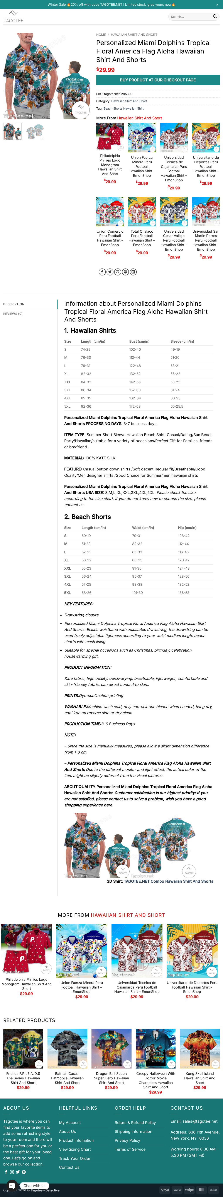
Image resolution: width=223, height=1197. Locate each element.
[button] (9, 113)
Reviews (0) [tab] (12, 313)
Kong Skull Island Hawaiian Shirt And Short (199, 1078)
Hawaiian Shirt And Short (134, 35)
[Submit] (215, 17)
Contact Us (69, 1167)
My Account (70, 1122)
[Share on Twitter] (110, 272)
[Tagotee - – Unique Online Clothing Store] (25, 16)
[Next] (82, 76)
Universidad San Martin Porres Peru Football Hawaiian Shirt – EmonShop (206, 240)
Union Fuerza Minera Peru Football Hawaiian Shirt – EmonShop (142, 166)
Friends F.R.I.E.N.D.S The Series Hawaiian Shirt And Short (23, 1078)
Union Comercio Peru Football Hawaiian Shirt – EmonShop (110, 238)
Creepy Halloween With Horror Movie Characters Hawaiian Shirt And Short (155, 1080)
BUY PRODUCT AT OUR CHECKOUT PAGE (158, 80)
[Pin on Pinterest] (125, 272)
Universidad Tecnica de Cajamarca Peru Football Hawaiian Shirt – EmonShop (174, 168)
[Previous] (10, 76)
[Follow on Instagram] (12, 1172)
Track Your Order (74, 1158)
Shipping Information (133, 1131)
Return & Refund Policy (135, 1122)
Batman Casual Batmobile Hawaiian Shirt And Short (67, 1078)
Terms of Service (130, 1149)
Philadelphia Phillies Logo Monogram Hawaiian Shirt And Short (110, 164)
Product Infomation (76, 1140)
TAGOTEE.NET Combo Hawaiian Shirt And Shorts (168, 881)
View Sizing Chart (75, 1149)
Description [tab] (13, 304)
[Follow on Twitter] (18, 1172)
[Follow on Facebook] (6, 1172)
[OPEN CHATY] (12, 1186)
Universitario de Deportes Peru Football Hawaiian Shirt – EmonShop (206, 166)
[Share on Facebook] (102, 272)
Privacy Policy (127, 1140)
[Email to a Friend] (117, 272)
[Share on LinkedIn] (133, 272)
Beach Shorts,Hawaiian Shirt (123, 108)
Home (101, 35)
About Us (67, 1131)
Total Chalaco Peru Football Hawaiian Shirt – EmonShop (142, 238)
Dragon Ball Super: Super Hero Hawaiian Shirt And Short (111, 1078)
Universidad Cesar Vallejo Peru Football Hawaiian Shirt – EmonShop (174, 240)
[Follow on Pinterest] (24, 1172)
